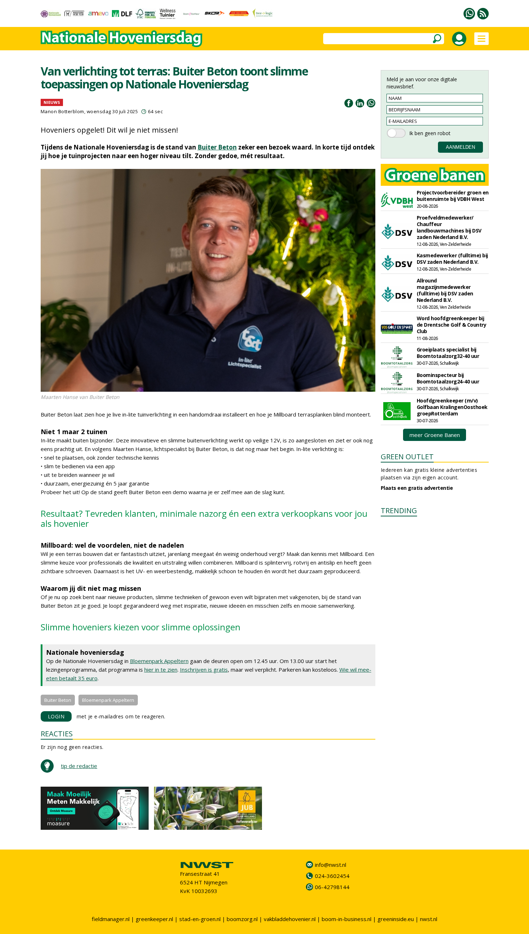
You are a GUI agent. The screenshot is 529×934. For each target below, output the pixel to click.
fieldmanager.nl (111, 919)
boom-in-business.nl (346, 919)
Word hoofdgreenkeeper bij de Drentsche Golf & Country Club (452, 325)
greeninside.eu (395, 919)
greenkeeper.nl (154, 919)
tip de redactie (79, 765)
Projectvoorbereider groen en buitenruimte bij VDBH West (453, 195)
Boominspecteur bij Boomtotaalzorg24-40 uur (448, 378)
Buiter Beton (217, 147)
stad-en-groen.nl (200, 919)
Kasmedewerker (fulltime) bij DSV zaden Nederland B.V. (452, 258)
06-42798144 (332, 887)
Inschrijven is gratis (204, 669)
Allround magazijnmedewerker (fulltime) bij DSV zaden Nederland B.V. (445, 290)
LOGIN (56, 716)
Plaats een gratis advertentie (417, 487)
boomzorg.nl (242, 919)
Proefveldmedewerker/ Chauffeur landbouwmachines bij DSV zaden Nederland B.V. (449, 227)
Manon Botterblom (62, 111)
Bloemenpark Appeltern (159, 660)
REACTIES (57, 734)
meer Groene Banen (435, 434)
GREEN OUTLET (407, 456)
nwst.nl (428, 919)
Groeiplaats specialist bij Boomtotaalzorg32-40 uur (448, 352)
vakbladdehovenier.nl (290, 919)
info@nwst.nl (330, 864)
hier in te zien (160, 669)
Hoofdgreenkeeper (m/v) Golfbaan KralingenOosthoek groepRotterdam (452, 407)
